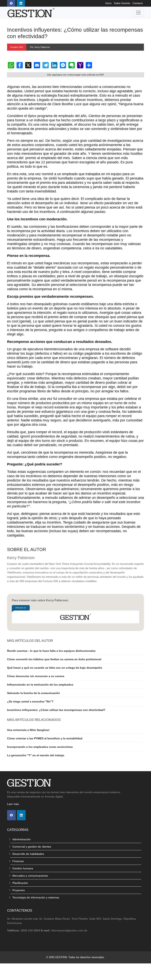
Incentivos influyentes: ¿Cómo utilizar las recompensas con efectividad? (56, 709)
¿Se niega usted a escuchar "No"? (30, 701)
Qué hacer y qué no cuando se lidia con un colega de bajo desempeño (54, 667)
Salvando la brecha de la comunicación (33, 693)
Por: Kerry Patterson (40, 47)
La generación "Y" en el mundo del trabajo (35, 755)
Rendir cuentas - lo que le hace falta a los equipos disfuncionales (51, 650)
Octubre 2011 (16, 47)
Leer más (13, 804)
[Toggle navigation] (138, 12)
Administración (21, 839)
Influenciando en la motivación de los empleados (40, 684)
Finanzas (18, 861)
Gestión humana (22, 868)
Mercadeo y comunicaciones (30, 875)
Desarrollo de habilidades (28, 853)
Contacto (138, 3)
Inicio (108, 3)
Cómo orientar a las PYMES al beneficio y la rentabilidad (44, 738)
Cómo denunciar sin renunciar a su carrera (35, 676)
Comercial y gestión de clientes (31, 846)
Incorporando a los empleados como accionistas (40, 746)
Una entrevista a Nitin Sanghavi (28, 730)
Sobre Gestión (122, 3)
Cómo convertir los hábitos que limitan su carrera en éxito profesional (54, 659)
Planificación (20, 882)
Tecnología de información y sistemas (35, 897)
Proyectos (18, 890)
